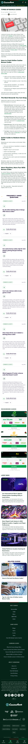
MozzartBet (14, 609)
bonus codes (14, 49)
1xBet (14, 611)
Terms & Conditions (7, 737)
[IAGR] (7, 712)
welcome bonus (7, 113)
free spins (17, 132)
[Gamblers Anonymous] (12, 712)
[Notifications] (22, 2)
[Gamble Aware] (12, 719)
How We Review (14, 671)
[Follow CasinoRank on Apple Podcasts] (22, 695)
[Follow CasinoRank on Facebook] (5, 695)
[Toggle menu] (25, 2)
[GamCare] (19, 712)
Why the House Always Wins (14, 647)
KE (13, 698)
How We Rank (14, 673)
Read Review (14, 428)
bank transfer (23, 45)
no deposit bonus (21, 120)
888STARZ (14, 616)
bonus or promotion (6, 173)
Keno (14, 630)
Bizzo (14, 614)
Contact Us (14, 668)
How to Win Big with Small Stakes (14, 652)
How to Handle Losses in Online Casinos (14, 657)
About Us (14, 666)
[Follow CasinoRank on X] (12, 695)
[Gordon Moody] (14, 715)
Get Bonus (14, 425)
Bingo (14, 628)
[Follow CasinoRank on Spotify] (19, 695)
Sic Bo (14, 633)
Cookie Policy (16, 737)
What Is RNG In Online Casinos (14, 654)
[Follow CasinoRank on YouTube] (15, 695)
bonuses (11, 35)
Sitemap (23, 737)
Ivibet (14, 619)
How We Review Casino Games (14, 638)
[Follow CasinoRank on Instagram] (9, 695)
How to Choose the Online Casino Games (14, 649)
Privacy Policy (14, 675)
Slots (14, 635)
